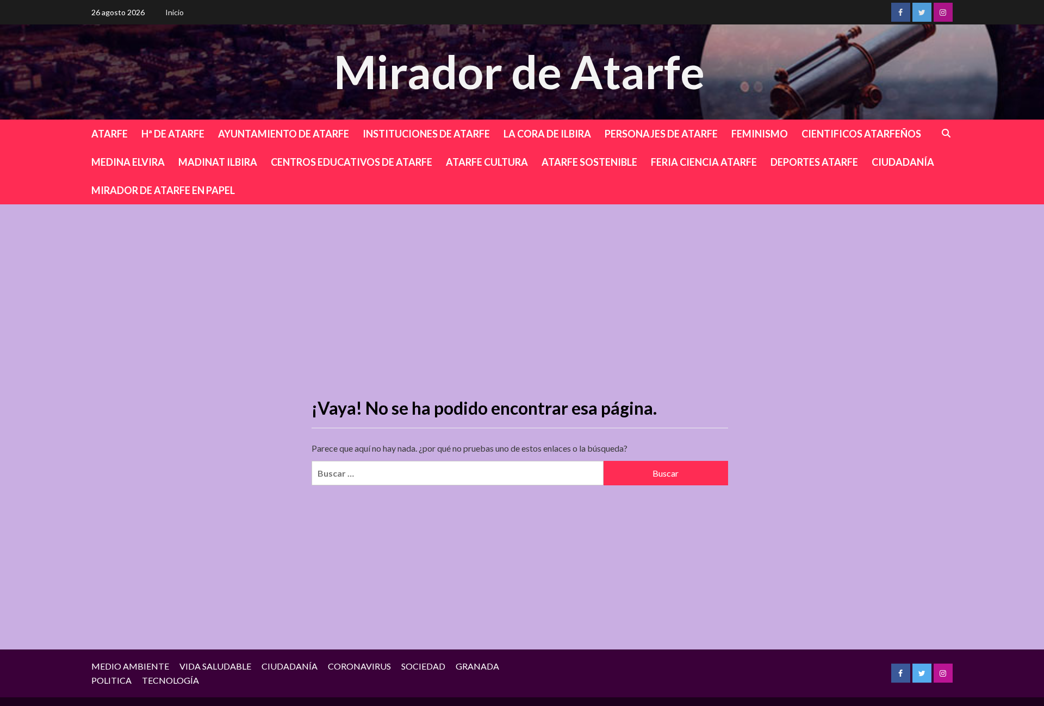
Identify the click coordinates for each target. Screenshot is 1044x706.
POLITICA (111, 680)
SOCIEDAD (423, 666)
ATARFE (109, 134)
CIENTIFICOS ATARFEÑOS (861, 134)
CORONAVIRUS (359, 666)
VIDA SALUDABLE (215, 666)
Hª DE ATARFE (172, 134)
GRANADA (477, 666)
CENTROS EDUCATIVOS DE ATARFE (351, 162)
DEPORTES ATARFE (814, 162)
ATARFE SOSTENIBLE (589, 162)
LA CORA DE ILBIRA (547, 134)
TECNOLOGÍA (170, 680)
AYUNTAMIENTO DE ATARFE (283, 134)
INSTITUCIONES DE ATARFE (426, 134)
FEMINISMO (759, 134)
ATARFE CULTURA (487, 162)
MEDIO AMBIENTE (130, 666)
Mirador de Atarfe (519, 71)
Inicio (174, 12)
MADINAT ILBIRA (217, 162)
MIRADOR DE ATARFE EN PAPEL (163, 190)
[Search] (946, 133)
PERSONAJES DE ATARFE (661, 134)
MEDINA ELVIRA (128, 162)
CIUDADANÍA (903, 162)
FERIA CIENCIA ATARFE (704, 162)
